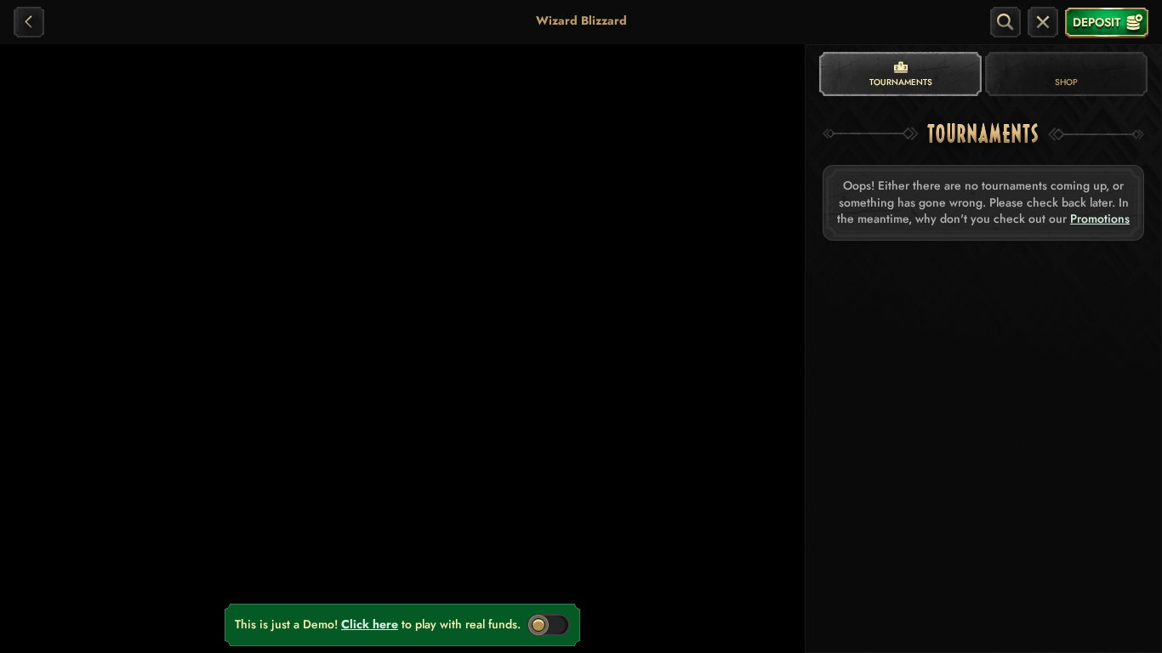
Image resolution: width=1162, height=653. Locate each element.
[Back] (29, 22)
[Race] (1043, 22)
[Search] (1005, 22)
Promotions (1100, 219)
